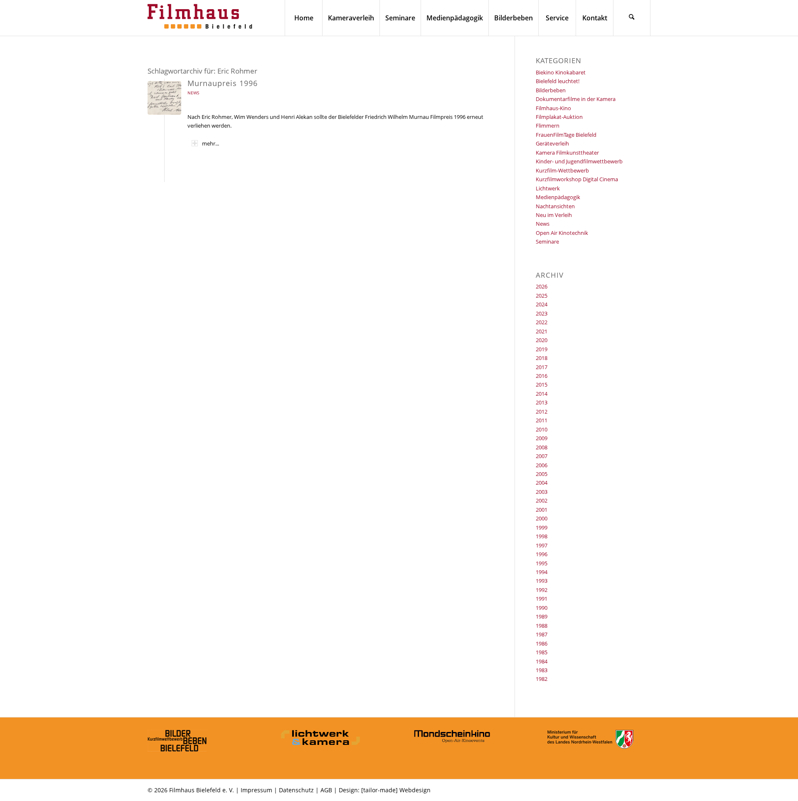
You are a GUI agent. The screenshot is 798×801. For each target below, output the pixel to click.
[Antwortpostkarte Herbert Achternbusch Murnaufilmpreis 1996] (164, 98)
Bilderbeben (551, 90)
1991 (541, 598)
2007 (541, 456)
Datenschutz (296, 790)
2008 (541, 447)
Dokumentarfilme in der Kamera (576, 99)
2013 (541, 402)
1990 (541, 607)
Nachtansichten (555, 206)
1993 (541, 580)
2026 (541, 286)
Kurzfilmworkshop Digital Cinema (577, 179)
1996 (541, 554)
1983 (541, 670)
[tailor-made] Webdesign (396, 790)
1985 (541, 652)
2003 (541, 491)
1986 (541, 643)
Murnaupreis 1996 (222, 83)
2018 (541, 358)
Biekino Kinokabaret (561, 72)
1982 (541, 679)
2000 (541, 518)
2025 (541, 295)
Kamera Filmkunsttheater (567, 152)
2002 (541, 500)
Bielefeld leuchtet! (557, 81)
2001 (541, 509)
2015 (541, 384)
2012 (541, 411)
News (193, 93)
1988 (541, 625)
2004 (541, 482)
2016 (541, 376)
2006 (541, 465)
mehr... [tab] (210, 143)
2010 (541, 429)
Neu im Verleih (554, 215)
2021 (541, 331)
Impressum (256, 790)
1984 (541, 661)
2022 (541, 322)
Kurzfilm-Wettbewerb (562, 170)
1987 (541, 634)
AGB (326, 790)
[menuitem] (303, 18)
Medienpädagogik (558, 197)
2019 (541, 349)
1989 (541, 616)
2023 (541, 313)
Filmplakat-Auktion (559, 117)
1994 (541, 572)
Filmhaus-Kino (553, 108)
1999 (541, 527)
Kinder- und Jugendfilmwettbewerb (579, 161)
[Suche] (631, 18)
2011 (541, 420)
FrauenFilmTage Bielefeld (566, 134)
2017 (541, 367)
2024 (541, 304)
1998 (541, 536)
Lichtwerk (548, 188)
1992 (541, 590)
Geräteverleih (552, 143)
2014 (541, 393)
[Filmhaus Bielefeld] (202, 18)
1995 (541, 563)
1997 (541, 545)
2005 (541, 474)
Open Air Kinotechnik (562, 233)
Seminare (547, 241)
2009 (541, 438)
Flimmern (547, 125)
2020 (541, 340)
